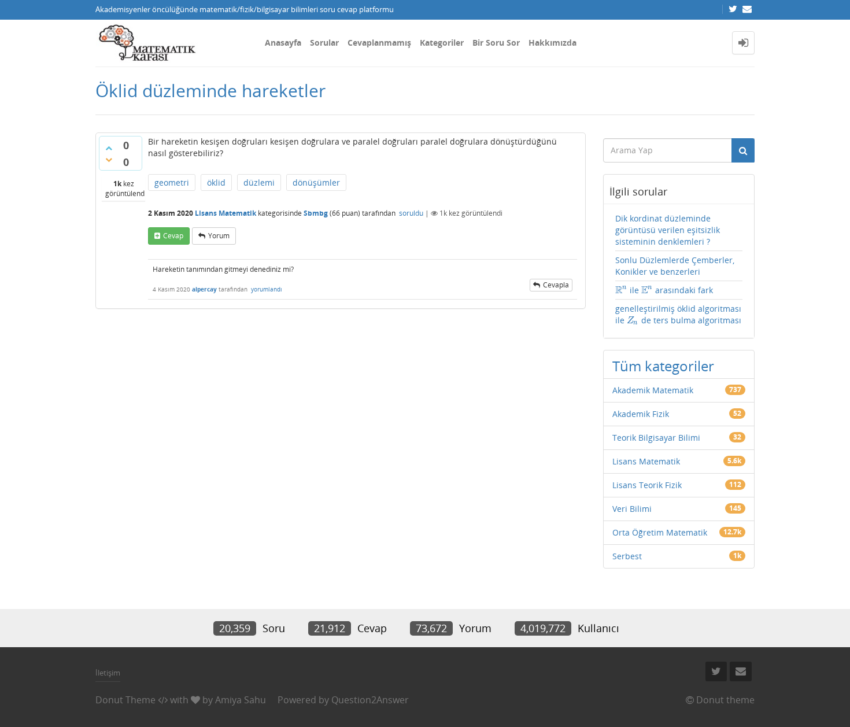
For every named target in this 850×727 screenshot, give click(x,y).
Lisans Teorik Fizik (647, 484)
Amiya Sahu (240, 699)
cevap (173, 236)
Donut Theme (125, 699)
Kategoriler (442, 42)
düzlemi (259, 182)
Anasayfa (283, 42)
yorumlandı (266, 289)
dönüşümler (316, 182)
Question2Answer (370, 699)
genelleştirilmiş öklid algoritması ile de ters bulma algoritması (678, 314)
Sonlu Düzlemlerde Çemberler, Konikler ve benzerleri (674, 265)
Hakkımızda (552, 42)
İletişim (107, 672)
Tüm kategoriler (663, 365)
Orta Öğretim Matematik (659, 532)
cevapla (556, 285)
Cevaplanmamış (379, 42)
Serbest (627, 556)
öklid (216, 182)
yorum (219, 236)
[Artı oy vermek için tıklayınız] (108, 148)
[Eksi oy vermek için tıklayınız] (108, 160)
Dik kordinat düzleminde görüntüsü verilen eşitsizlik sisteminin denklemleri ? (667, 230)
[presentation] (621, 290)
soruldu (411, 213)
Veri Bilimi (632, 508)
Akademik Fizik (640, 413)
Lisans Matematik (225, 213)
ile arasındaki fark (664, 290)
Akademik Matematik (652, 390)
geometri (171, 182)
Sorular (324, 42)
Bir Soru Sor (496, 42)
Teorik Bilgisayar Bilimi (656, 437)
